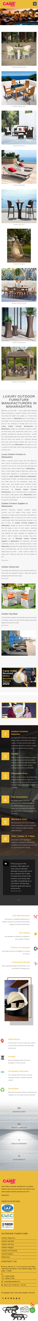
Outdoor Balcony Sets (19, 67)
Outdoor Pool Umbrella (19, 382)
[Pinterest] (11, 1298)
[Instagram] (8, 1298)
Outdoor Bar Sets (19, 224)
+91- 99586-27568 (7, 1278)
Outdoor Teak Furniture (19, 303)
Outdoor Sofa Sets (19, 146)
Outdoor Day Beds (19, 185)
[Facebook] (2, 1298)
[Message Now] (32, 1310)
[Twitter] (5, 1298)
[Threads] (19, 1298)
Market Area (5, 1257)
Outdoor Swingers (19, 264)
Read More (4, 560)
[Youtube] (16, 1298)
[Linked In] (13, 1298)
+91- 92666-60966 (7, 1276)
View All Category (7, 1254)
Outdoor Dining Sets (19, 106)
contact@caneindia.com (12, 1281)
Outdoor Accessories (19, 342)
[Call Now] (32, 1303)
